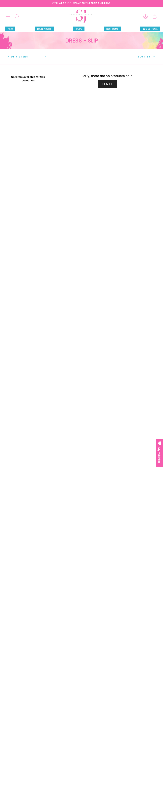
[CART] (154, 17)
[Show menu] (8, 17)
